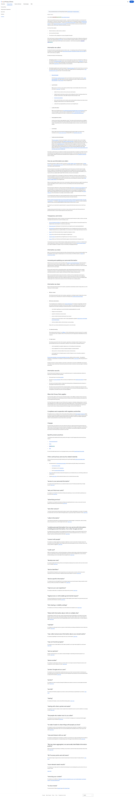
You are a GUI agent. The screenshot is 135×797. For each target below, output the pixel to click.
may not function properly (81, 243)
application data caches (78, 132)
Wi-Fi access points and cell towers (78, 113)
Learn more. (55, 494)
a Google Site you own (70, 779)
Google (43, 795)
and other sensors (78, 111)
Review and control (52, 226)
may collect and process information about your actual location (73, 110)
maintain (71, 163)
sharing (82, 253)
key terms (60, 39)
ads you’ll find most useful (67, 51)
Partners (2, 14)
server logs (58, 89)
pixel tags (72, 187)
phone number (60, 80)
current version (69, 11)
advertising (62, 468)
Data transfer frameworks (6, 9)
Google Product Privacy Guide (79, 451)
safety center (54, 476)
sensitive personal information (78, 296)
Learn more (49, 771)
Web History (60, 779)
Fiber (50, 448)
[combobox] (88, 795)
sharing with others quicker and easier (60, 23)
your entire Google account (55, 780)
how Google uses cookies (56, 465)
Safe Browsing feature (79, 379)
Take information (52, 236)
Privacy (53, 795)
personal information (57, 61)
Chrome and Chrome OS (53, 441)
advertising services (61, 143)
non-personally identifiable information (63, 357)
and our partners (55, 140)
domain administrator (68, 303)
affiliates (63, 332)
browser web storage (62, 132)
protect (75, 163)
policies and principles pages (80, 459)
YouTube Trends (66, 788)
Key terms (3, 11)
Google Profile (56, 63)
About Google (48, 795)
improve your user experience (80, 187)
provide (69, 163)
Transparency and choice (82, 154)
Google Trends (60, 788)
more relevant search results (70, 22)
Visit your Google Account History (54, 222)
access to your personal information (73, 262)
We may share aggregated (52, 357)
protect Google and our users (58, 164)
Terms (56, 795)
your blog (64, 779)
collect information (71, 68)
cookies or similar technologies (68, 141)
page (51, 472)
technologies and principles (61, 463)
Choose (50, 239)
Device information (55, 75)
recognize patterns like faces (59, 470)
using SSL (61, 377)
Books (50, 443)
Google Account (84, 21)
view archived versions (65, 17)
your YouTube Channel (77, 779)
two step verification (57, 379)
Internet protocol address (58, 97)
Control (50, 234)
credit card (81, 61)
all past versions (76, 11)
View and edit (51, 228)
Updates (2, 16)
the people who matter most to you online (78, 51)
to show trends (76, 358)
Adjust (50, 232)
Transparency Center (62, 795)
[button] (128, 2)
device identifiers (54, 80)
